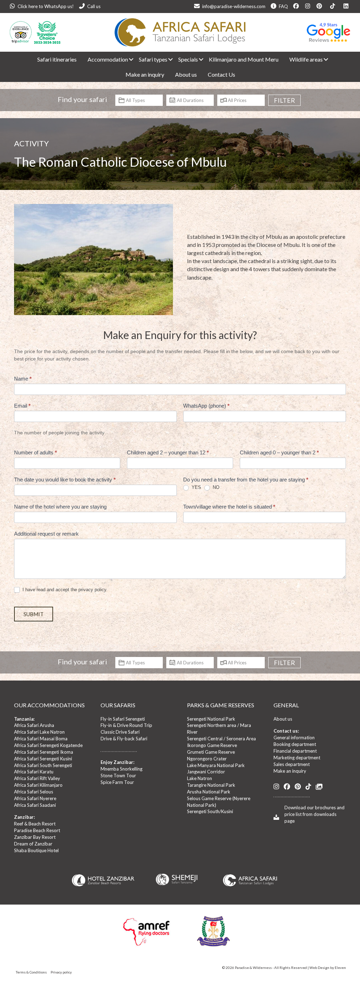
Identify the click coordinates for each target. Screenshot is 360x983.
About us (186, 74)
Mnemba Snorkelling (121, 769)
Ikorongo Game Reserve (212, 745)
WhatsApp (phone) (206, 406)
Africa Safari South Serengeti (43, 765)
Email (22, 406)
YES (195, 487)
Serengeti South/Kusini (210, 811)
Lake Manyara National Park (216, 765)
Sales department (292, 764)
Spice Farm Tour (117, 782)
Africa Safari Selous (33, 791)
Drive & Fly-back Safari (124, 738)
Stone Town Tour (118, 775)
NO (215, 487)
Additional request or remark (46, 534)
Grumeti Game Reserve (211, 752)
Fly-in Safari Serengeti (123, 719)
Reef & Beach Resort (35, 823)
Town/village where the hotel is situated (229, 507)
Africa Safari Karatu (33, 771)
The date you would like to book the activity (65, 480)
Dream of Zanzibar (33, 844)
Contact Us (221, 74)
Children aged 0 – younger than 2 (279, 452)
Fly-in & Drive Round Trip (126, 725)
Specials (188, 59)
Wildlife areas (306, 59)
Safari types (153, 59)
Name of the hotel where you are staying (60, 507)
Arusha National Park (208, 791)
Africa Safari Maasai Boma (41, 738)
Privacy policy (61, 972)
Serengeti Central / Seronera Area (221, 738)
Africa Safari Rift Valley (37, 778)
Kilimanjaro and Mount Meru (243, 59)
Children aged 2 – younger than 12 (168, 452)
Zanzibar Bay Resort (35, 837)
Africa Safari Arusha (34, 725)
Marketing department (297, 757)
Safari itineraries (57, 59)
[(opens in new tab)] (250, 879)
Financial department (295, 751)
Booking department (295, 744)
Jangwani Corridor (206, 771)
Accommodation (108, 59)
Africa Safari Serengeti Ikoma (43, 752)
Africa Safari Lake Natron (39, 732)
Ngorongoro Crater (207, 758)
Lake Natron (199, 778)
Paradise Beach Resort (37, 830)
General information (294, 737)
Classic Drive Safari (120, 732)
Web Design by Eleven (327, 967)
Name (23, 379)
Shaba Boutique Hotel (36, 850)
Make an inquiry (145, 74)
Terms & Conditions (31, 972)
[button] (128, 59)
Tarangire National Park (211, 785)
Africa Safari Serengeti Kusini (43, 758)
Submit (34, 614)
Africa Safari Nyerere (35, 798)
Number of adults (35, 452)
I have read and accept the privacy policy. (64, 589)
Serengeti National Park (211, 719)
